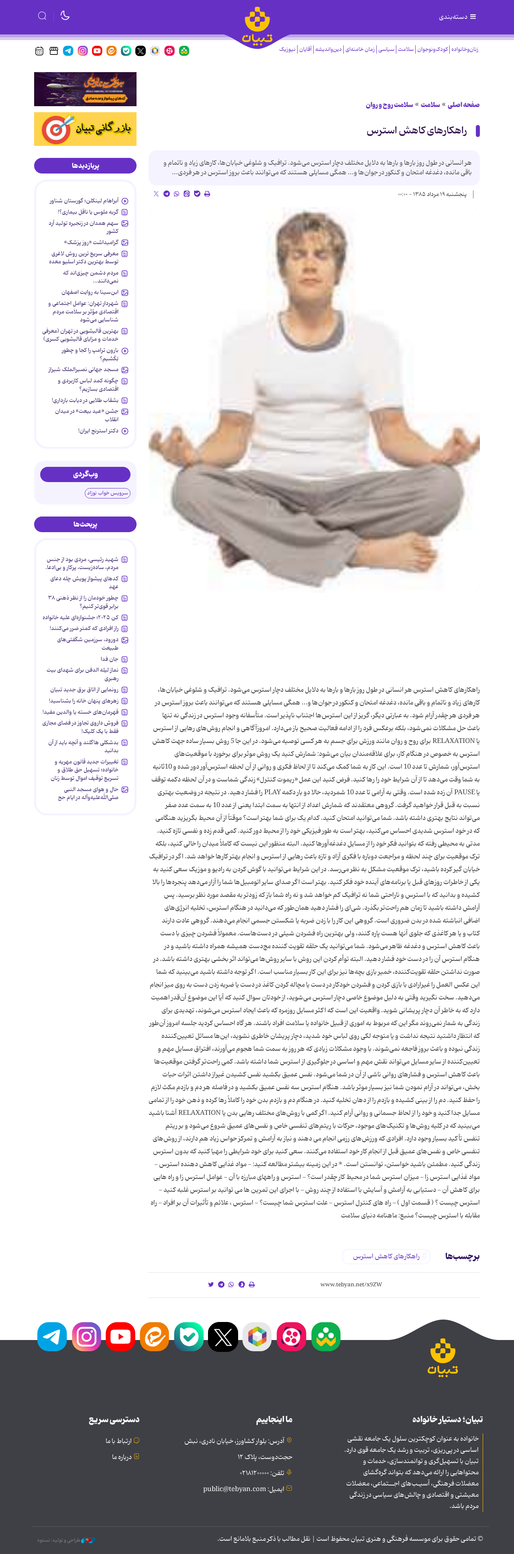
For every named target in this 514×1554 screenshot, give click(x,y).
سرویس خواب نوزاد (107, 493)
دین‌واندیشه (328, 49)
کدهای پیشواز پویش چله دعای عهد (84, 582)
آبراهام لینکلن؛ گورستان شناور (84, 200)
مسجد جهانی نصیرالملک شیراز (83, 369)
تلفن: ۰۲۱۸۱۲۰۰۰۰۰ (262, 1473)
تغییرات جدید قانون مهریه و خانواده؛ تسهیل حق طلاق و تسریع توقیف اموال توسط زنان (84, 770)
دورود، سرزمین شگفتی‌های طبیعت (87, 643)
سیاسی (386, 49)
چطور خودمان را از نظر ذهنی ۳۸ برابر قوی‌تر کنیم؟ (83, 601)
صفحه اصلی (464, 105)
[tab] (85, 166)
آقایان (305, 49)
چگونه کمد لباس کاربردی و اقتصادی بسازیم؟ (88, 384)
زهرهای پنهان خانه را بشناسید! (83, 700)
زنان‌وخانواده (464, 49)
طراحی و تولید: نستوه (59, 1540)
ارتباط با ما (119, 1441)
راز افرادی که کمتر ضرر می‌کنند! (84, 628)
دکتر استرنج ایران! (98, 430)
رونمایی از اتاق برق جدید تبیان (84, 689)
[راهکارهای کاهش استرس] (314, 400)
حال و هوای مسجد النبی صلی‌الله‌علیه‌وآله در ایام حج (88, 793)
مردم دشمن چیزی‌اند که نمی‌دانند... (90, 276)
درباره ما (122, 1457)
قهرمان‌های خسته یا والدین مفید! (80, 712)
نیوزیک (287, 49)
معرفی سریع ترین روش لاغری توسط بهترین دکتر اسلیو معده (83, 257)
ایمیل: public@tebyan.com (243, 1489)
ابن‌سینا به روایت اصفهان (89, 292)
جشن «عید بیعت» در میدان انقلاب (86, 415)
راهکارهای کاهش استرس (417, 131)
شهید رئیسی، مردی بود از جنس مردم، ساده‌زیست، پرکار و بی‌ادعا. (81, 563)
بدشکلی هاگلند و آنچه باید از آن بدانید (83, 746)
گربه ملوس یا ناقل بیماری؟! (88, 212)
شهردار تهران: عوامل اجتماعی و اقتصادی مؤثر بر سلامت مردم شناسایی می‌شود (83, 311)
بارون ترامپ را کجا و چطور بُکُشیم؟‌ (90, 354)
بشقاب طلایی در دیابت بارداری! (85, 400)
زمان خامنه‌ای (360, 49)
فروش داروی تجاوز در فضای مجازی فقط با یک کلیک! (80, 726)
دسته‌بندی (454, 17)
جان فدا (109, 659)
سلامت (406, 49)
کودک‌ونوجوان (432, 49)
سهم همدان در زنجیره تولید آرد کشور (83, 227)
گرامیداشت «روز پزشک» (91, 242)
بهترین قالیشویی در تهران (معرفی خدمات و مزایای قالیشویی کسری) (80, 335)
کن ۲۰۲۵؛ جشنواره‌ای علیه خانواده (80, 617)
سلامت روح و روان (389, 105)
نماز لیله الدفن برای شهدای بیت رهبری (82, 674)
